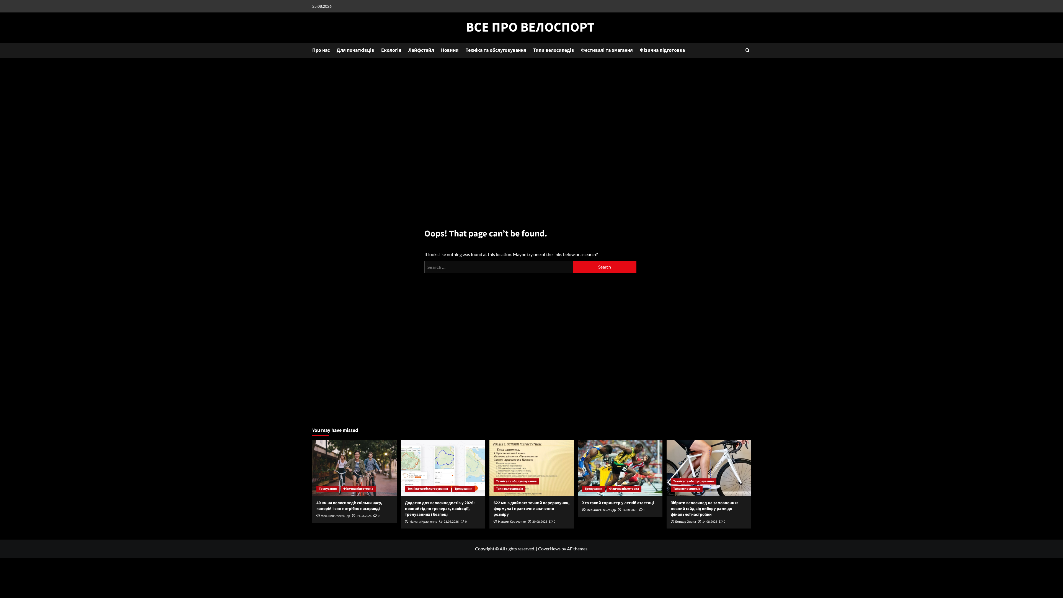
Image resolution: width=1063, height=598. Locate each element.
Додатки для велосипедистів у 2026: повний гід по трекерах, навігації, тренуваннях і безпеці (440, 508)
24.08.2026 (364, 516)
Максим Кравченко (423, 521)
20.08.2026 (539, 521)
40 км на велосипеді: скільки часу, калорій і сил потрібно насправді (349, 506)
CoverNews (549, 548)
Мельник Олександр (335, 516)
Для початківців (355, 50)
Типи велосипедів (553, 50)
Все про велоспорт (530, 27)
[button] (747, 50)
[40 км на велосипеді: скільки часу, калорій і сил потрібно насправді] (354, 468)
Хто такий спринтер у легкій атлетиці (618, 503)
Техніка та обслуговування (496, 50)
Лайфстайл (421, 50)
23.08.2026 (451, 521)
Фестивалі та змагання (607, 50)
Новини (450, 50)
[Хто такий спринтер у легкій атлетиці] (620, 468)
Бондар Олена (685, 521)
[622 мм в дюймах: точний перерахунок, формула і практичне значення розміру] (531, 468)
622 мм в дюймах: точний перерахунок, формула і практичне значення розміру (532, 508)
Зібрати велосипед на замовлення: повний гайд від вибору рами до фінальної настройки (704, 508)
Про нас (321, 50)
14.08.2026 (629, 510)
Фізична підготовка (662, 50)
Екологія (391, 50)
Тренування (328, 488)
